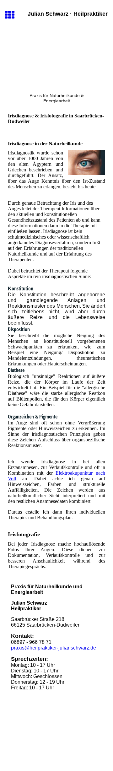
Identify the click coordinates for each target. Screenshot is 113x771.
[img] (56, 58)
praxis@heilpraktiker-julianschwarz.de (53, 647)
